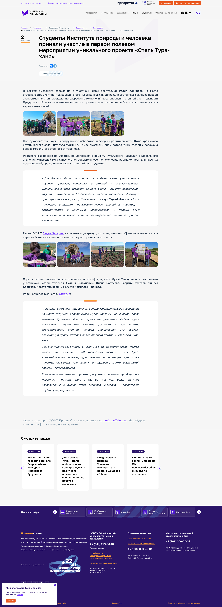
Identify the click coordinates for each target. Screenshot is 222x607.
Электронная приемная (166, 13)
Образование (123, 13)
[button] (22, 468)
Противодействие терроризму (57, 546)
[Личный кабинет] (190, 13)
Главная (24, 28)
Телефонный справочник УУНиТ (104, 563)
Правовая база (81, 542)
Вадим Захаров (53, 233)
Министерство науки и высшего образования (38, 539)
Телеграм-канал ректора (101, 558)
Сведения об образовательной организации (184, 603)
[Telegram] (55, 66)
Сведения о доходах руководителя (34, 550)
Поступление (107, 13)
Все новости (98, 28)
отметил (64, 293)
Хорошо (11, 601)
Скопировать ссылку (51, 74)
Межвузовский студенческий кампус (72, 539)
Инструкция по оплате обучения (62, 550)
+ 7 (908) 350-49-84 (140, 548)
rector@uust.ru (96, 553)
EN (26, 3)
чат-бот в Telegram (115, 420)
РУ (22, 3)
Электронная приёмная (100, 556)
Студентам (147, 13)
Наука (135, 13)
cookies (20, 595)
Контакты (167, 3)
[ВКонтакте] (51, 66)
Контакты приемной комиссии (141, 543)
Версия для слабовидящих (189, 3)
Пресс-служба (81, 28)
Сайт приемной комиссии (139, 538)
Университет (91, 13)
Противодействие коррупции (32, 546)
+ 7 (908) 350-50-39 (178, 541)
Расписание (35, 542)
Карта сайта (117, 603)
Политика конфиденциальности (33, 565)
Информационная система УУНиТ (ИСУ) (58, 542)
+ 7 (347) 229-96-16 (102, 544)
